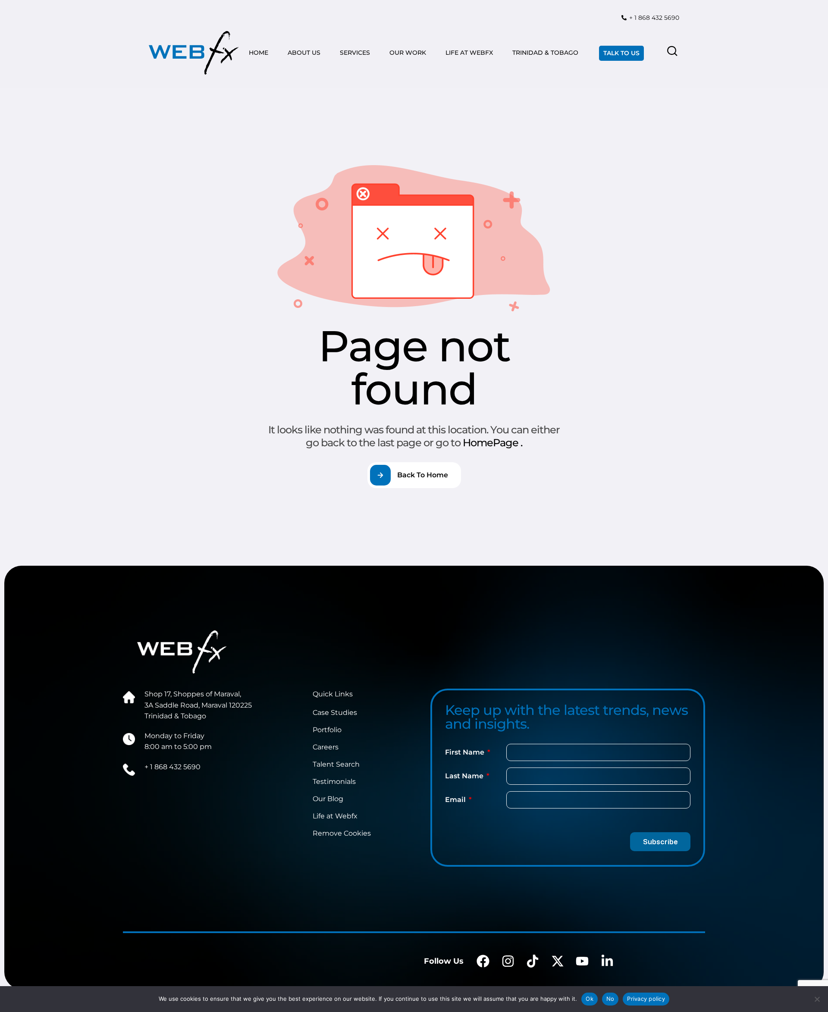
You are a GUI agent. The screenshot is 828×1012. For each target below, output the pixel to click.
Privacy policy (646, 998)
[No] (817, 999)
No (610, 998)
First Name (465, 752)
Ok (589, 998)
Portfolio (327, 730)
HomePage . (492, 442)
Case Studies (335, 712)
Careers (326, 747)
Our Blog (328, 799)
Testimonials (334, 781)
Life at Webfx (335, 816)
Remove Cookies (342, 833)
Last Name (465, 776)
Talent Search (336, 764)
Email (456, 800)
